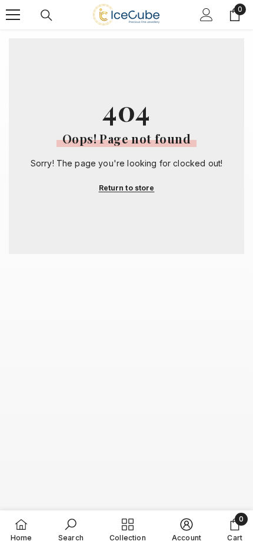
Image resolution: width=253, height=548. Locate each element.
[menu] (13, 15)
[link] (71, 529)
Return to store (127, 187)
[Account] (206, 14)
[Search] (46, 15)
